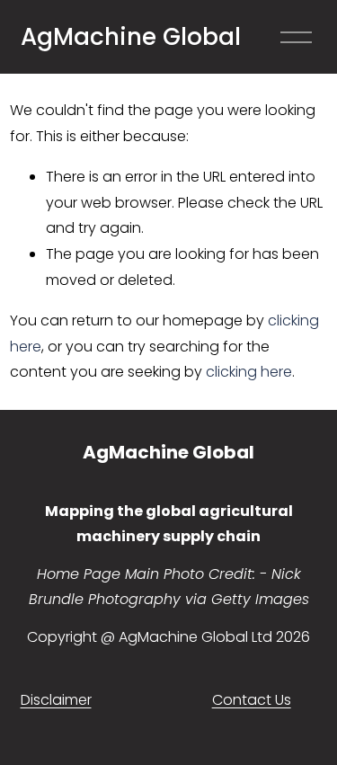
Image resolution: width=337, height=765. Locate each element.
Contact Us (251, 699)
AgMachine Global (131, 36)
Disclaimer (56, 699)
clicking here (249, 371)
